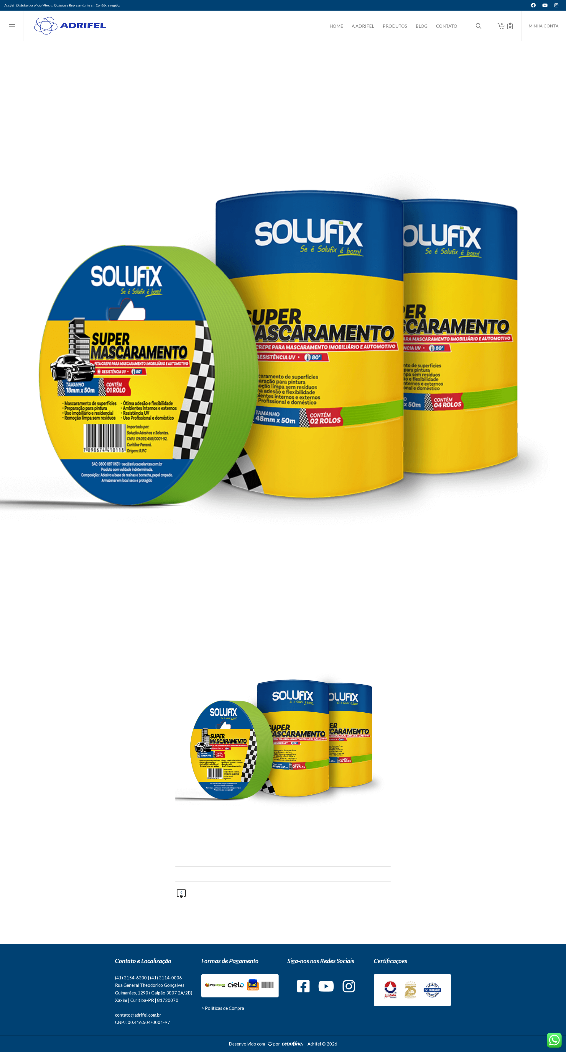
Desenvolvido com (248, 1043)
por (277, 1043)
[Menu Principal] (12, 26)
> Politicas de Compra (222, 1008)
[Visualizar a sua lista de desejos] (510, 26)
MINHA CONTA (544, 25)
